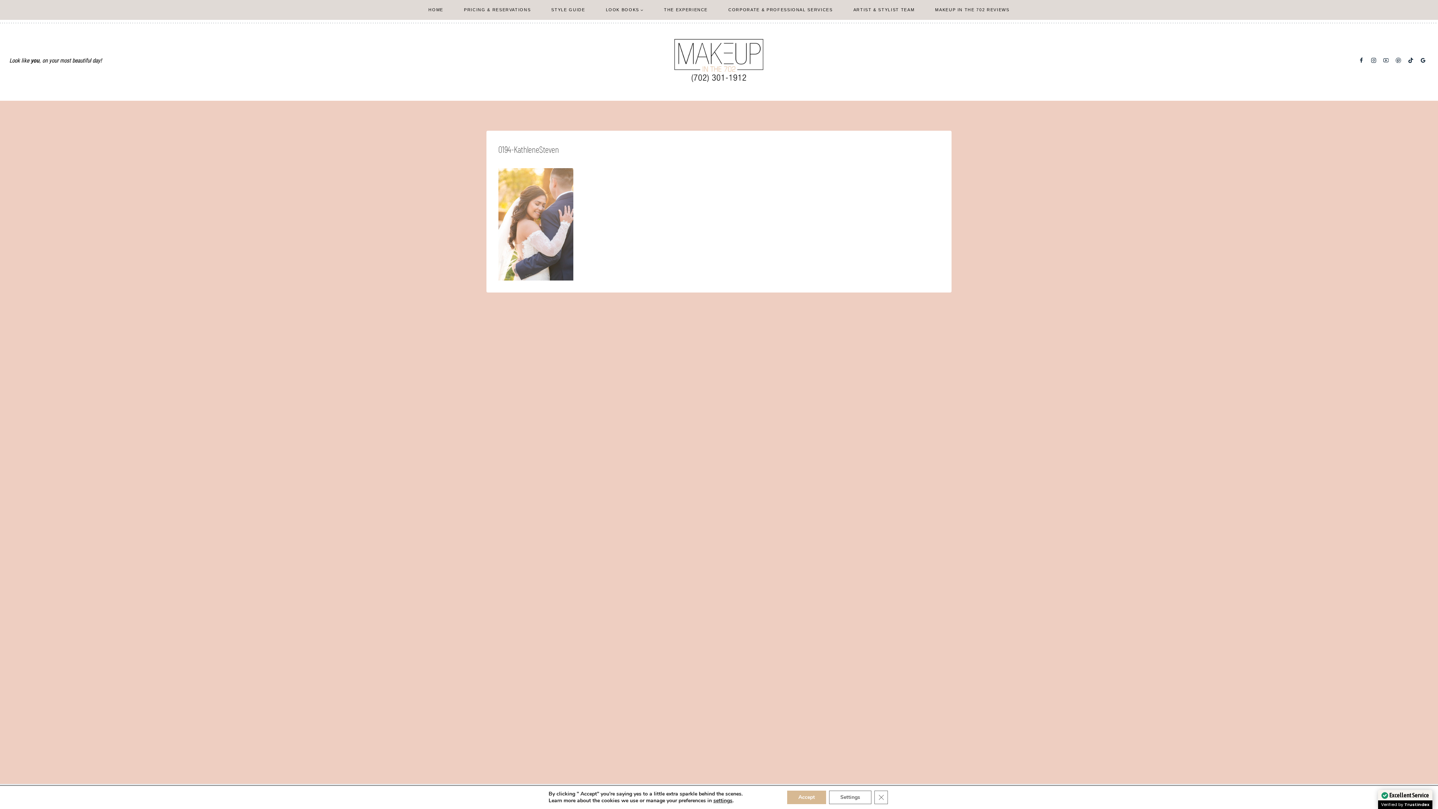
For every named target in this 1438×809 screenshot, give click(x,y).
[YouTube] (1386, 60)
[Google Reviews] (1423, 60)
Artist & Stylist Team (884, 9)
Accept (806, 797)
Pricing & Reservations (497, 9)
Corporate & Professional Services (780, 9)
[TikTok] (1410, 60)
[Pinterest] (1398, 60)
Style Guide (568, 9)
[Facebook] (1361, 60)
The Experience (686, 9)
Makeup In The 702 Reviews (972, 9)
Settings (850, 797)
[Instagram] (1373, 60)
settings (722, 800)
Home (435, 9)
